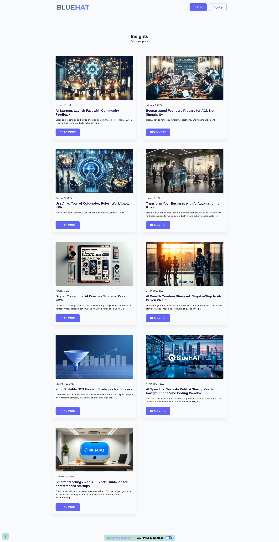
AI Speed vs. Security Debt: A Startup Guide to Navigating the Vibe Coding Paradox (181, 391)
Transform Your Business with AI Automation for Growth (183, 205)
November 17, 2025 (155, 384)
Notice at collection (119, 537)
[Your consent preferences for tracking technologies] (6, 536)
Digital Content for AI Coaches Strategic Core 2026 (90, 298)
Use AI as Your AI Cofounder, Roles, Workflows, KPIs (92, 205)
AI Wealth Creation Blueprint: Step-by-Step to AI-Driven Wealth (183, 298)
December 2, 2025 (154, 291)
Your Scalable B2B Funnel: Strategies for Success (94, 389)
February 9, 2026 (63, 105)
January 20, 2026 (64, 198)
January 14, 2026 (154, 198)
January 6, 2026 (63, 291)
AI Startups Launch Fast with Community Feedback (87, 112)
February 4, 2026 (154, 105)
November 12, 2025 (65, 476)
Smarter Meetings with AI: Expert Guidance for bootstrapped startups (92, 484)
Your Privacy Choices (150, 537)
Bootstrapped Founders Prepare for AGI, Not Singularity (180, 112)
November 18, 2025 (65, 384)
